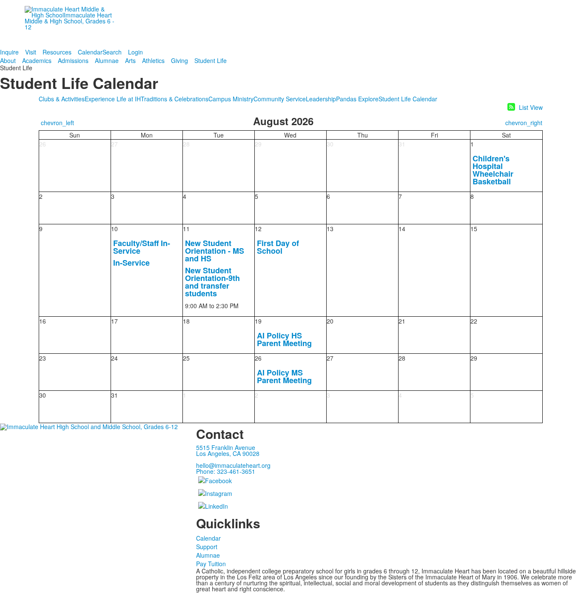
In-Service (131, 262)
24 (114, 358)
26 (42, 144)
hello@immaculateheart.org (233, 465)
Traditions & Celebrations (174, 99)
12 (258, 228)
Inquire (9, 52)
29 (258, 144)
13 (330, 228)
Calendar (90, 52)
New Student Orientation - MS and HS (214, 251)
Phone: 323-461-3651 (225, 471)
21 (402, 321)
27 (114, 144)
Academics (36, 60)
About (8, 60)
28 (186, 144)
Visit (30, 52)
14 (402, 228)
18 (186, 321)
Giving (179, 60)
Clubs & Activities (62, 99)
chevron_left (57, 122)
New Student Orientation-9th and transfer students (212, 282)
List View (531, 107)
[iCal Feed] (511, 107)
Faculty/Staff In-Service (141, 247)
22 (473, 321)
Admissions (73, 60)
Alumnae (107, 60)
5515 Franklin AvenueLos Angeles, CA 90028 (227, 450)
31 (402, 144)
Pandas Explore (357, 99)
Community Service (279, 99)
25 (186, 358)
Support (206, 546)
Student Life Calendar (408, 99)
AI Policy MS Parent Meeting (284, 376)
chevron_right (523, 122)
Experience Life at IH (113, 99)
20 (330, 321)
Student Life (210, 60)
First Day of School (278, 247)
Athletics (153, 60)
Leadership (321, 99)
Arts (130, 60)
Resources (57, 52)
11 (186, 228)
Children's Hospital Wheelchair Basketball (493, 170)
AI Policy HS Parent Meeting (284, 339)
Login (135, 52)
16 (42, 321)
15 (473, 228)
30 (330, 144)
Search (112, 52)
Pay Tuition (211, 563)
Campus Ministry (230, 99)
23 (42, 358)
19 (258, 321)
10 (114, 228)
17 (114, 321)
